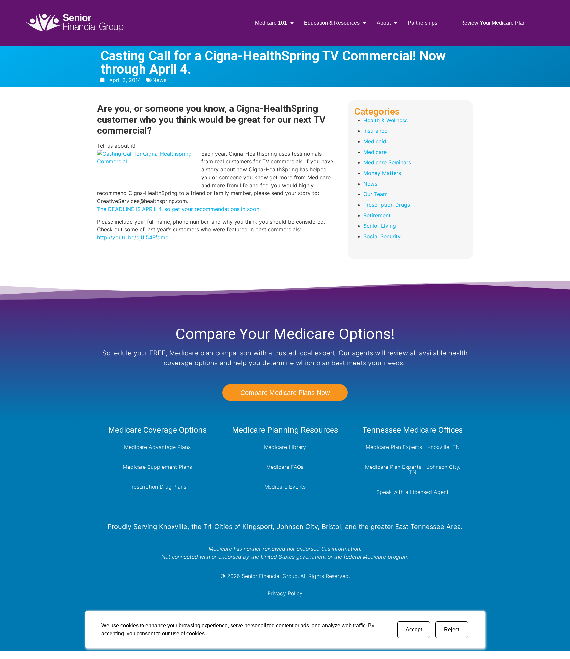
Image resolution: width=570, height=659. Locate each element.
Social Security (382, 236)
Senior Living (380, 226)
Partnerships (422, 23)
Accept (414, 629)
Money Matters (382, 173)
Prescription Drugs (387, 204)
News (159, 80)
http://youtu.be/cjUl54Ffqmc (132, 237)
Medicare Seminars (387, 162)
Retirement (377, 215)
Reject (451, 629)
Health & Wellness (386, 120)
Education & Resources (332, 23)
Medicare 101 (271, 23)
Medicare (375, 152)
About (384, 23)
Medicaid (375, 141)
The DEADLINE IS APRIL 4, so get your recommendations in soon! (179, 209)
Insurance (375, 130)
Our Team (376, 194)
